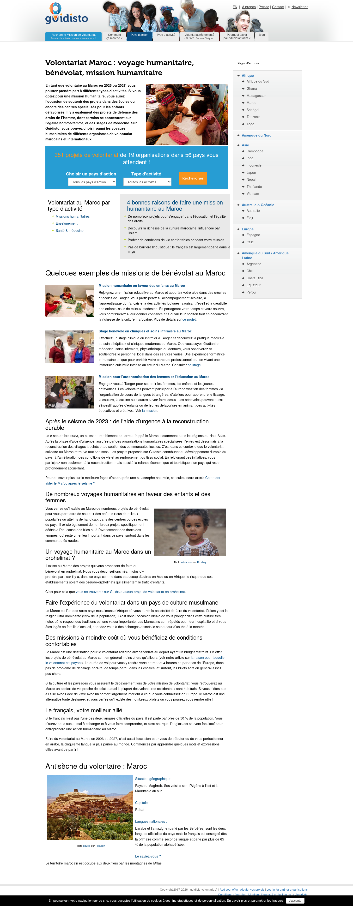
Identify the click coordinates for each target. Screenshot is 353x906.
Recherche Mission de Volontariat (73, 36)
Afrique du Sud (258, 81)
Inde (250, 158)
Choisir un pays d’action (91, 173)
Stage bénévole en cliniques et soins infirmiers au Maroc (145, 331)
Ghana (252, 88)
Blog (262, 34)
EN (235, 6)
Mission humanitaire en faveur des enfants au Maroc (142, 285)
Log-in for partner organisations (287, 889)
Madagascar (256, 95)
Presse (264, 6)
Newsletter (300, 6)
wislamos (186, 562)
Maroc (251, 102)
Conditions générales (232, 894)
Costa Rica (255, 278)
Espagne (253, 235)
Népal (251, 179)
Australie (253, 210)
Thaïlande (254, 186)
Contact (278, 6)
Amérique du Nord (257, 135)
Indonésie (254, 165)
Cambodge (255, 151)
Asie (245, 145)
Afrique (248, 75)
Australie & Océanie (258, 205)
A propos (249, 6)
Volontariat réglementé (199, 36)
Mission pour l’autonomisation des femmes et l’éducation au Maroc (154, 376)
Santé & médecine (70, 230)
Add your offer (229, 889)
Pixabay (202, 562)
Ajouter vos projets (252, 889)
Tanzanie (254, 116)
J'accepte (295, 900)
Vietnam (253, 193)
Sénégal (253, 110)
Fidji (250, 218)
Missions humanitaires (73, 216)
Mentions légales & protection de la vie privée (278, 894)
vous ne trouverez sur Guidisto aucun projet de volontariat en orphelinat (130, 591)
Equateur (254, 285)
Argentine (254, 264)
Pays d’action (139, 34)
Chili (250, 271)
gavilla (86, 845)
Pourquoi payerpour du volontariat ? (237, 36)
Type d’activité (166, 34)
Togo (250, 124)
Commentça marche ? (114, 36)
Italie (250, 242)
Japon (251, 172)
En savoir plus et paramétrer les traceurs (255, 900)
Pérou (251, 292)
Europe (248, 229)
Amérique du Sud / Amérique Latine (265, 255)
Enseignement (67, 223)
